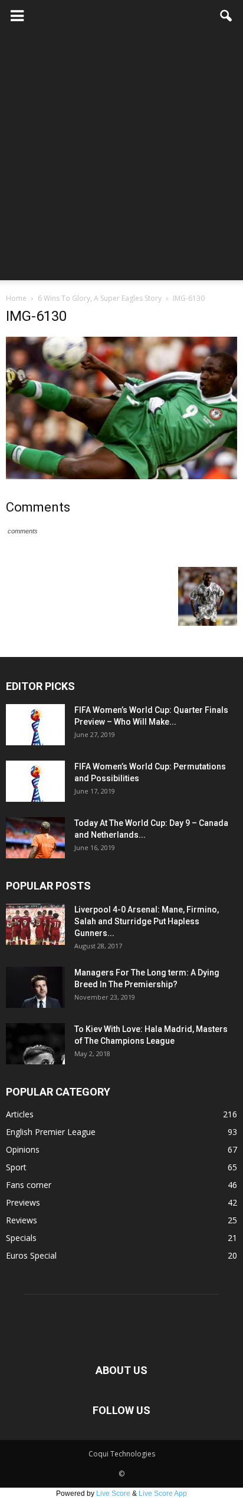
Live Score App (163, 1493)
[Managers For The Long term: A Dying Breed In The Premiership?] (35, 987)
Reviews (21, 1220)
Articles (20, 1114)
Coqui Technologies (121, 1454)
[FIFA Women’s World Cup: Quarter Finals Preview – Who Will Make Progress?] (35, 724)
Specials (21, 1237)
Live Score (113, 1493)
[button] (226, 16)
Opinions (23, 1149)
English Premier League (51, 1131)
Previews (23, 1202)
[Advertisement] (121, 159)
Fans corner (28, 1184)
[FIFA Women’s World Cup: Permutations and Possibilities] (35, 781)
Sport (16, 1167)
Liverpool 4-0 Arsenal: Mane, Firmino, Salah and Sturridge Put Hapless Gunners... (146, 921)
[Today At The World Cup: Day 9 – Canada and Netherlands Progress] (35, 837)
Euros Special (31, 1255)
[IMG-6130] (121, 476)
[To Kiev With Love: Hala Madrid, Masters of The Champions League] (35, 1043)
